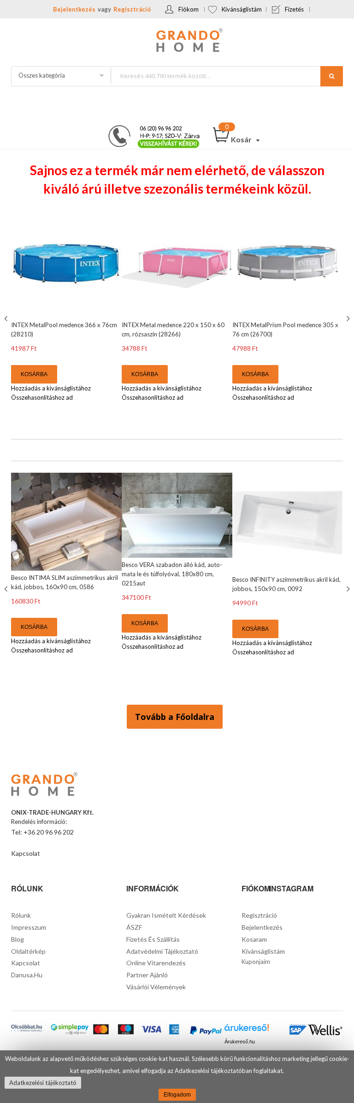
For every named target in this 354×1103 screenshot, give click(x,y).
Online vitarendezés (156, 963)
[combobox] (226, 75)
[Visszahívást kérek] (150, 128)
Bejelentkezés (74, 9)
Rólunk (21, 915)
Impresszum (28, 927)
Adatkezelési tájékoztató (43, 1082)
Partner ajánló (147, 975)
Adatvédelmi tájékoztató (162, 951)
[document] (177, 1077)
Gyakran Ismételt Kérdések (166, 915)
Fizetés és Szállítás (153, 939)
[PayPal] (205, 1031)
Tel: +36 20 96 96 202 (42, 832)
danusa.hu (26, 975)
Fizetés (294, 9)
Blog (17, 939)
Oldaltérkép (28, 951)
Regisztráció (132, 9)
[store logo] (177, 41)
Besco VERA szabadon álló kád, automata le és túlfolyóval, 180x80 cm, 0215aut (172, 574)
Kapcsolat (25, 853)
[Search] (331, 76)
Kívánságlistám (242, 9)
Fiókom (188, 9)
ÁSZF (134, 927)
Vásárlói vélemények (156, 987)
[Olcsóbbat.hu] (26, 1028)
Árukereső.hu (239, 1041)
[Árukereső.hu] (246, 1030)
